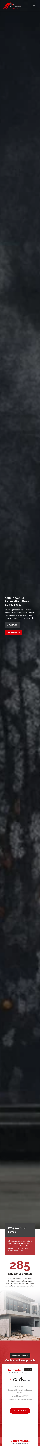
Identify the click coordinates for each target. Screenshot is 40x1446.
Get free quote (13, 632)
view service (12, 625)
